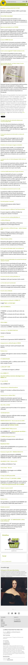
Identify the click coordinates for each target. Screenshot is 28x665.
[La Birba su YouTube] (15, 613)
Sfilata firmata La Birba (6, 238)
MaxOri (9, 658)
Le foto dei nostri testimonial (8, 282)
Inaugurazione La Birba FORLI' (8, 395)
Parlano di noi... (4, 499)
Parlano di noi (4, 351)
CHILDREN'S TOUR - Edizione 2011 (9, 461)
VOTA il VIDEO (4, 322)
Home (2, 619)
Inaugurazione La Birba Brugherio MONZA (11, 343)
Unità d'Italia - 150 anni (6, 467)
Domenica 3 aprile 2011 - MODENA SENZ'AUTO (12, 451)
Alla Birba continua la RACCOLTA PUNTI (10, 8)
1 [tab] (13, 609)
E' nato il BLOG (4, 381)
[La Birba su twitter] (12, 613)
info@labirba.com (17, 621)
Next (26, 589)
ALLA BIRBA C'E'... (5, 373)
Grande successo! (5, 507)
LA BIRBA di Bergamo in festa (8, 436)
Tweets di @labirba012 (6, 561)
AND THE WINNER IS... (6, 306)
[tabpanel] (14, 587)
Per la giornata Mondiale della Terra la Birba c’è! (12, 248)
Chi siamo (3, 622)
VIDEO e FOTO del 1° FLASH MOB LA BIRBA (11, 478)
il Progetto (3, 623)
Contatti (2, 626)
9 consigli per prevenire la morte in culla (10, 188)
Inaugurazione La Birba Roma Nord (9, 387)
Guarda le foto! (5, 443)
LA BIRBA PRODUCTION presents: (9, 428)
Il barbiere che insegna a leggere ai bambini (11, 145)
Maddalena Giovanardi (10, 659)
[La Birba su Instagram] (18, 613)
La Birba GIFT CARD (5, 366)
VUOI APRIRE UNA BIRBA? (7, 16)
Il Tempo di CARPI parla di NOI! (8, 475)
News (2, 620)
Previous (1, 589)
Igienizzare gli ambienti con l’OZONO (9, 27)
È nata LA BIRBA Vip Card (7, 39)
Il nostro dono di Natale (6, 290)
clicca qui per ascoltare (18, 431)
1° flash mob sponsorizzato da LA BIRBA (12, 484)
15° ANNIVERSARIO (5, 358)
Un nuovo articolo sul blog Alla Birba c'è (10, 217)
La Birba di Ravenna (5, 220)
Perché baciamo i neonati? (7, 201)
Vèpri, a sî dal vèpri (9, 303)
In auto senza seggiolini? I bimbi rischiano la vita (12, 50)
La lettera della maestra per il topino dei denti (12, 171)
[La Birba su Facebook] (8, 613)
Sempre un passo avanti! (7, 488)
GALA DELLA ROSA (5, 404)
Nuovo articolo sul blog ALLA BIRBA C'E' (10, 300)
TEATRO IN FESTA (5, 412)
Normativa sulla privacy (6, 656)
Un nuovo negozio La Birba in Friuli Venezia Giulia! (13, 209)
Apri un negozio (4, 624)
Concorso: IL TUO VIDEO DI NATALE (9, 330)
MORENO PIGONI (13, 425)
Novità (2, 336)
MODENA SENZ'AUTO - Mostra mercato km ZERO (12, 420)
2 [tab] (15, 609)
